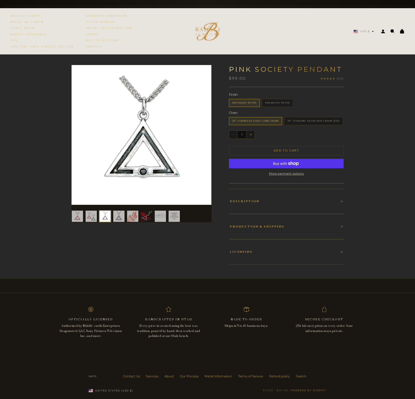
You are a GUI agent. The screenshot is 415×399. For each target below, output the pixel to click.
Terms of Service (250, 376)
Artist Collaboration (109, 28)
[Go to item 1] (77, 216)
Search (301, 376)
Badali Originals (28, 34)
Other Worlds (100, 22)
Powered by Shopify (308, 390)
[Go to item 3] (105, 216)
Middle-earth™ (25, 16)
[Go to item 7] (160, 216)
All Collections (102, 40)
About (92, 34)
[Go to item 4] (119, 216)
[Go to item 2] (91, 216)
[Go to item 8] (174, 216)
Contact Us (131, 376)
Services (94, 46)
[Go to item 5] (133, 216)
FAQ (14, 40)
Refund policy (279, 376)
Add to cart (286, 150)
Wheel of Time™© (27, 22)
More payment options (286, 174)
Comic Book (22, 28)
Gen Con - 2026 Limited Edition (42, 46)
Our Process (189, 376)
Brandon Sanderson (106, 16)
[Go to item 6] (146, 216)
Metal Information (218, 376)
